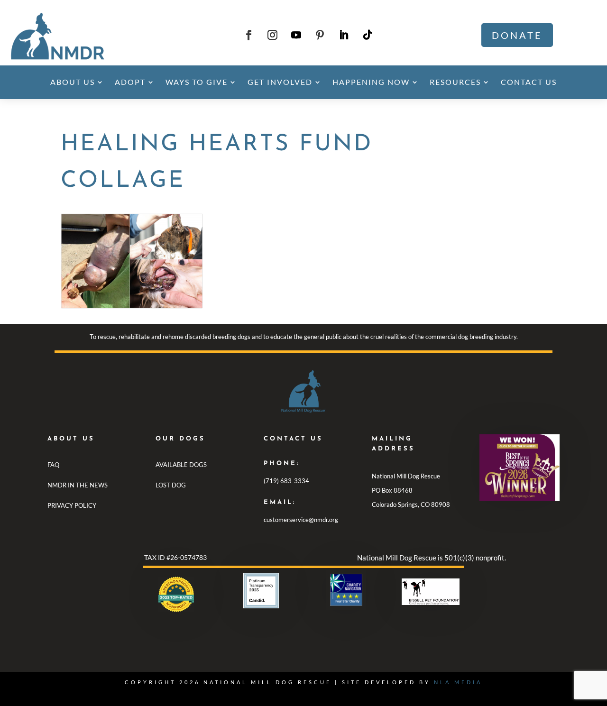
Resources (455, 81)
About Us (72, 81)
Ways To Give (197, 81)
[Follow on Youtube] (296, 35)
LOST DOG (171, 485)
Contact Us (529, 81)
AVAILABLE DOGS (181, 464)
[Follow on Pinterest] (320, 35)
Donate (517, 35)
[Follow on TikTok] (367, 35)
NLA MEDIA (458, 682)
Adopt (130, 81)
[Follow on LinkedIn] (344, 35)
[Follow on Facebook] (249, 35)
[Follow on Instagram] (273, 35)
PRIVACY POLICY (71, 505)
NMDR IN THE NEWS (77, 485)
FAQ (53, 464)
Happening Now (371, 81)
